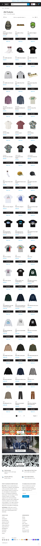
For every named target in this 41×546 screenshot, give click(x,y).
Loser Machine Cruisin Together (19, 157)
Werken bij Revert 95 (5, 525)
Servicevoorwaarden (25, 530)
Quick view (8, 41)
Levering (23, 518)
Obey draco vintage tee (19, 206)
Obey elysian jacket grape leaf (33, 355)
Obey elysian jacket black (7, 379)
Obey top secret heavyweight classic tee (32, 207)
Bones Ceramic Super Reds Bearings (32, 83)
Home (3, 8)
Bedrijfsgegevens (5, 528)
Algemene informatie (5, 522)
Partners (3, 533)
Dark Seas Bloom (31, 132)
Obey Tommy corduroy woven (20, 379)
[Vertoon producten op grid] (35, 17)
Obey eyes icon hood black (32, 330)
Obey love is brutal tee (7, 256)
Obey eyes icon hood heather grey (20, 331)
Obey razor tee (17, 256)
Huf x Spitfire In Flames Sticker (19, 33)
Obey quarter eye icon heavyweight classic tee (19, 232)
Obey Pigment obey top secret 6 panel (20, 182)
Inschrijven (26, 496)
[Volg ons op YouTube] (8, 539)
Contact (3, 517)
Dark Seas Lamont (18, 132)
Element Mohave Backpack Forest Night (7, 33)
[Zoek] (28, 4)
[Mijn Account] (36, 4)
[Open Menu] (2, 4)
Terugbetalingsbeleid (25, 525)
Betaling (23, 517)
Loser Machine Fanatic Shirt (32, 156)
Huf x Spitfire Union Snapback (20, 57)
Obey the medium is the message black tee (19, 281)
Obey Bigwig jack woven (7, 403)
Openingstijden (4, 518)
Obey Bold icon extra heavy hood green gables (32, 281)
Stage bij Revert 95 (5, 526)
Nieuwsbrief (4, 531)
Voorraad (23, 522)
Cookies (23, 528)
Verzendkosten (24, 520)
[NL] (33, 4)
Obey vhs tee (30, 256)
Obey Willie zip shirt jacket (20, 355)
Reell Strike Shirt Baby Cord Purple (8, 108)
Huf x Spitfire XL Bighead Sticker (32, 33)
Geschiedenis (4, 530)
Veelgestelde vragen (25, 531)
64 (24, 415)
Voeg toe (8, 38)
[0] (38, 4)
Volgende (34, 415)
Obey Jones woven (31, 379)
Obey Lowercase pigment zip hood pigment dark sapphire (20, 306)
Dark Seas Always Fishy (32, 107)
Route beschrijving (5, 520)
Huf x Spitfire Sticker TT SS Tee (32, 58)
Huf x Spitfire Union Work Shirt (19, 83)
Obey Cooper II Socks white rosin (8, 182)
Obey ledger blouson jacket (7, 355)
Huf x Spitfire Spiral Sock (7, 57)
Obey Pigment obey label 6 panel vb (32, 182)
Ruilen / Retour (24, 523)
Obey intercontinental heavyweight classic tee (7, 232)
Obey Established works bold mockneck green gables (8, 306)
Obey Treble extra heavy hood (33, 305)
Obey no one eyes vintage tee (8, 206)
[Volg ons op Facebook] (2, 539)
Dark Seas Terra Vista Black (8, 156)
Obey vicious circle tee (7, 280)
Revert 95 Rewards (5, 523)
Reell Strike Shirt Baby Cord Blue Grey (20, 108)
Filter (6, 17)
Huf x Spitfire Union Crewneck (8, 82)
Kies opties (33, 63)
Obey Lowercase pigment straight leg (19, 404)
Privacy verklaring (25, 526)
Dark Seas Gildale (6, 132)
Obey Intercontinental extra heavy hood (7, 331)
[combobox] (19, 4)
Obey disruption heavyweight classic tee (33, 232)
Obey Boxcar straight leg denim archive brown (32, 404)
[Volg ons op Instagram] (4, 539)
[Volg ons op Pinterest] (6, 539)
